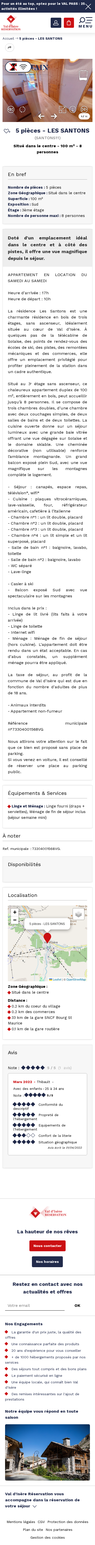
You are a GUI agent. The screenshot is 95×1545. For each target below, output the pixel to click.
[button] (47, 938)
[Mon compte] (56, 23)
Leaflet (56, 979)
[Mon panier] (69, 23)
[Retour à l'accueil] (11, 22)
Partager (9, 47)
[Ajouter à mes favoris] (6, 131)
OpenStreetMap (76, 979)
